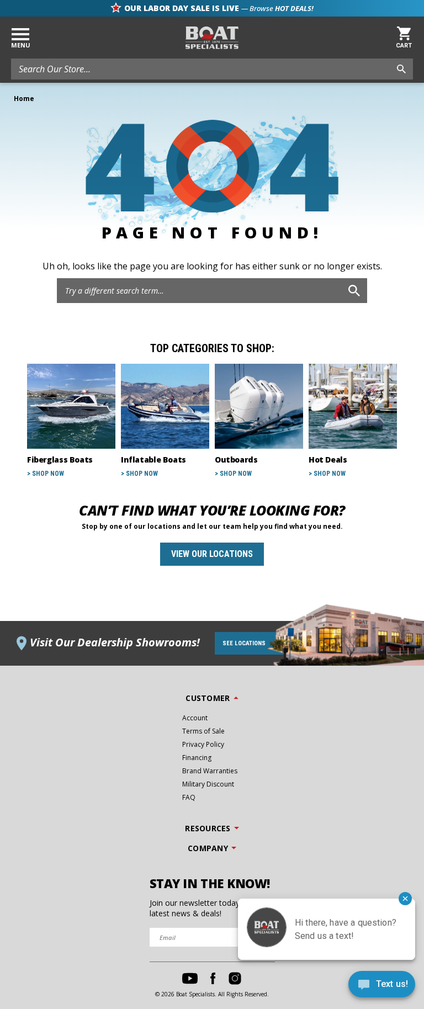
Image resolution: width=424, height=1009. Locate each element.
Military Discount (208, 784)
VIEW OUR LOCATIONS (212, 554)
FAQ (188, 797)
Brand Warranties (209, 771)
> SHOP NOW (45, 473)
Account (195, 718)
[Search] (354, 290)
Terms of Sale (203, 731)
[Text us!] (382, 986)
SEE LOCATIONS (244, 643)
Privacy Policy (203, 744)
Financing (196, 757)
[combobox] (212, 69)
